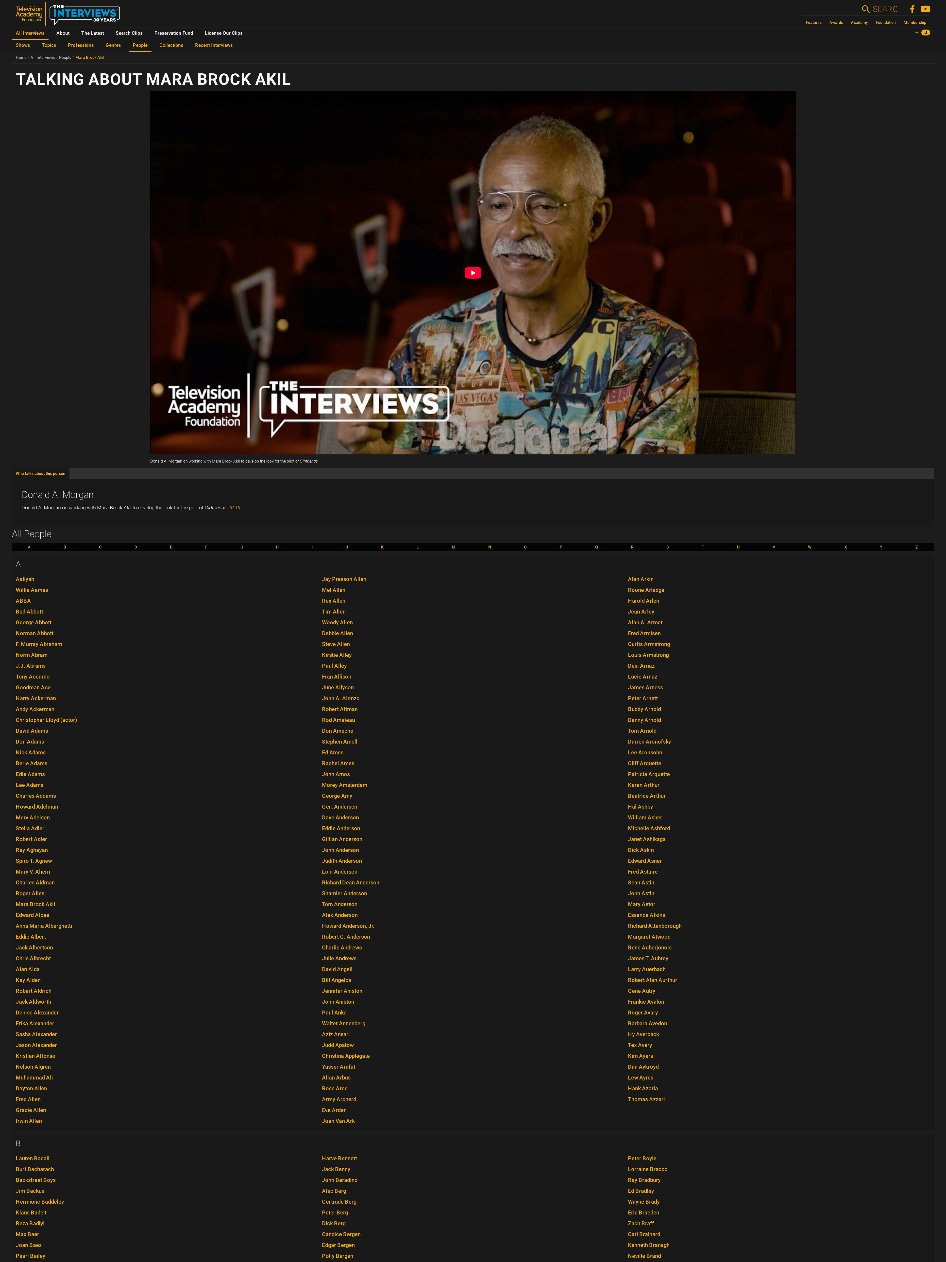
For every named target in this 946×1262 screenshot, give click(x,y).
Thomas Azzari (646, 1099)
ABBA (23, 601)
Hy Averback (643, 1034)
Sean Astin (641, 883)
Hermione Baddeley (40, 1202)
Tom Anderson (339, 904)
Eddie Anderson (341, 828)
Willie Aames (32, 590)
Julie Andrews (339, 958)
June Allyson (338, 687)
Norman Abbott (34, 633)
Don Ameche (337, 731)
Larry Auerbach (647, 969)
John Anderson (340, 850)
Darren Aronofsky (649, 742)
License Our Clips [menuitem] (224, 33)
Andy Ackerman (35, 709)
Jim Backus (30, 1191)
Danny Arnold (644, 720)
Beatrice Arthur (647, 796)
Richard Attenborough (655, 926)
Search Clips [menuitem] (129, 33)
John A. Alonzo (341, 698)
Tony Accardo (33, 677)
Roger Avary (643, 1013)
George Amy (337, 796)
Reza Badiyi (30, 1223)
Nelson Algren (33, 1067)
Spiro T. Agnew (34, 861)
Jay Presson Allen (344, 579)
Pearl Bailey (30, 1256)
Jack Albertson (34, 948)
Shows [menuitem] (23, 45)
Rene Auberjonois (650, 948)
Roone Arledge (646, 590)
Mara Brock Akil (89, 57)
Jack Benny (336, 1169)
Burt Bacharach (35, 1169)
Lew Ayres (640, 1078)
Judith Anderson (342, 861)
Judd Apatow (338, 1045)
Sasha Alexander (36, 1034)
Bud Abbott (29, 612)
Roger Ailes (30, 893)
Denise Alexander (37, 1013)
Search (888, 9)
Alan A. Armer (645, 622)
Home (21, 57)
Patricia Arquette (649, 774)
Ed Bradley (641, 1191)
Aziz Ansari (336, 1034)
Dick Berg (334, 1223)
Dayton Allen (31, 1088)
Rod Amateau (338, 720)
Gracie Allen (31, 1110)
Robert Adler (31, 839)
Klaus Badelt (31, 1213)
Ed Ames (332, 752)
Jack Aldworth (33, 1002)
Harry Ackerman (36, 698)
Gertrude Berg (339, 1202)
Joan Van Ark (338, 1121)
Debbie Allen (337, 633)
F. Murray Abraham (39, 644)
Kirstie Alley (337, 655)
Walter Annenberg (343, 1023)
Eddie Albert (31, 937)
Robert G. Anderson (346, 937)
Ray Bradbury (644, 1180)
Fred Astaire (643, 872)
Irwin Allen (29, 1121)
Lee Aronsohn (645, 752)
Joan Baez (29, 1245)
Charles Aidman (35, 883)
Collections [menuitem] (171, 45)
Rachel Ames (338, 763)
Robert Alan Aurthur (652, 980)
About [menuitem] (62, 33)
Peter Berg (335, 1213)
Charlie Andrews (342, 948)
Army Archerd (339, 1099)
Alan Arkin (641, 579)
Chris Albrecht (33, 958)
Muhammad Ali (34, 1078)
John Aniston (338, 1002)
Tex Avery (640, 1045)
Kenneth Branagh (649, 1245)
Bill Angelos (336, 980)
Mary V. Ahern (33, 872)
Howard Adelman (37, 807)
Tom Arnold (642, 731)
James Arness (645, 687)
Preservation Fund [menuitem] (173, 33)
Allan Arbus (336, 1078)
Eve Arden (334, 1110)
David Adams (32, 731)
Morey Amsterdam (344, 785)
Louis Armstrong (648, 655)
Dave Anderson (340, 817)
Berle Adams (31, 763)
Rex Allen (333, 601)
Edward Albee (32, 915)
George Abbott (33, 622)
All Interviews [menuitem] (30, 33)
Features (814, 22)
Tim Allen (334, 612)
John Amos (336, 774)
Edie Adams (30, 774)
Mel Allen (333, 590)
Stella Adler (30, 828)
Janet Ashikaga (647, 839)
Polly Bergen (337, 1256)
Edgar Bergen (338, 1245)
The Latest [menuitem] (92, 33)
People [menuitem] (140, 45)
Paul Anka (334, 1013)
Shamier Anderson (344, 893)
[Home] (70, 16)
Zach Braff (641, 1223)
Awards (836, 22)
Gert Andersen (339, 807)
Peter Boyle (642, 1158)
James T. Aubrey (648, 958)
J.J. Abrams (31, 666)
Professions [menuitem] (81, 45)
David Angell (337, 969)
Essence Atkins (646, 915)
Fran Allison (336, 677)
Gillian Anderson (342, 839)
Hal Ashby (640, 807)
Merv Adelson (33, 817)
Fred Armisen (644, 633)
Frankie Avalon (646, 1002)
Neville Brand (644, 1256)
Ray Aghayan (32, 850)
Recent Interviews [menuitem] (214, 45)
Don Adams (30, 742)
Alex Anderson (340, 915)
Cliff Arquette (644, 763)
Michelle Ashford (649, 828)
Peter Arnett (643, 698)
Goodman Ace (33, 687)
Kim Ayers (640, 1056)
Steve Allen (336, 644)
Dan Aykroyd (643, 1067)
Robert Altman (340, 709)
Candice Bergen (341, 1234)
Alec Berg (334, 1191)
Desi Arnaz (641, 666)
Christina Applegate (346, 1056)
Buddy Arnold (644, 709)
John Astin (641, 893)
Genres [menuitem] (113, 45)
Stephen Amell (339, 742)
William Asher (645, 817)
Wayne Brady (644, 1202)
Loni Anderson (339, 872)
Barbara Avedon (647, 1023)
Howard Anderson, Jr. (348, 926)
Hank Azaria (643, 1088)
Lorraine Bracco (648, 1169)
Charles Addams (36, 796)
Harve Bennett (339, 1158)
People (65, 57)
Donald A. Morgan (58, 494)
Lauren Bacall (33, 1158)
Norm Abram (32, 655)
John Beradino (340, 1180)
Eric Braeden (643, 1213)
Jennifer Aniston (342, 991)
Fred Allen (28, 1099)
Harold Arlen (643, 601)
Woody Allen (337, 622)
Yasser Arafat (338, 1067)
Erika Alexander (35, 1023)
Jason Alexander (36, 1045)
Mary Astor (641, 904)
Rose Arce (335, 1088)
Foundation (886, 22)
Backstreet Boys (36, 1180)
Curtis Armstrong (649, 644)
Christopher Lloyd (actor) (46, 720)
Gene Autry (641, 991)
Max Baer (27, 1234)
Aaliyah (25, 579)
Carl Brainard (644, 1234)
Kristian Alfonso (35, 1056)
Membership (915, 22)
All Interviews (43, 57)
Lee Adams (29, 785)
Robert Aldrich (33, 991)
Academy (859, 22)
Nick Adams (31, 752)
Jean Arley (641, 612)
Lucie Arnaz (642, 677)
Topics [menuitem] (49, 45)
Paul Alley (334, 666)
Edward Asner (645, 861)
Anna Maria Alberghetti (44, 926)
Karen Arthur (643, 785)
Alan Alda (28, 969)
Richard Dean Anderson (350, 883)
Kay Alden (28, 980)
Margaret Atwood (649, 937)
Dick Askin (641, 850)
